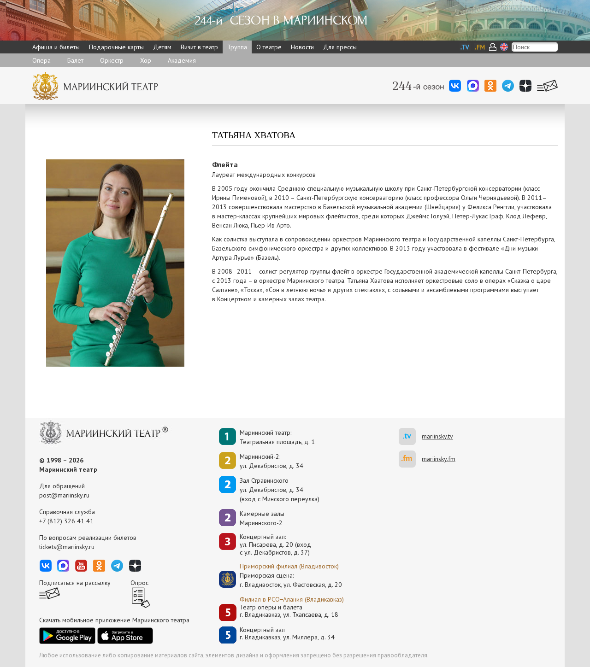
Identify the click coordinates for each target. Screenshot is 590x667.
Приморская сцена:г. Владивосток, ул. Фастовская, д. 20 (281, 580)
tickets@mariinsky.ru (66, 547)
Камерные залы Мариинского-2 (262, 518)
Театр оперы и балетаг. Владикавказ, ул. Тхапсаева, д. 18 (289, 611)
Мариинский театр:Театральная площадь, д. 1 (277, 437)
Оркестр (112, 60)
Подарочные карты (116, 47)
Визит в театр (199, 47)
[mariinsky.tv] (410, 436)
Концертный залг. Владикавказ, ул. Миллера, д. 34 (287, 633)
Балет (75, 60)
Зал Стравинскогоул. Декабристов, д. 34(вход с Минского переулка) (279, 489)
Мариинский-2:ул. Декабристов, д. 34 (271, 461)
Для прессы (340, 47)
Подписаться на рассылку (75, 583)
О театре (269, 47)
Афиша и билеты (56, 47)
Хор (145, 60)
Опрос (139, 583)
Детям (162, 47)
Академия (182, 60)
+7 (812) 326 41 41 (66, 521)
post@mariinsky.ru (64, 495)
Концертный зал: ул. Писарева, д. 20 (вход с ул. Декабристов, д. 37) (275, 544)
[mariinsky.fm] (410, 459)
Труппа (237, 47)
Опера (41, 60)
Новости (302, 47)
